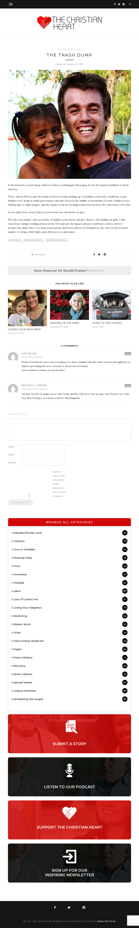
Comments (38, 254)
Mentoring (69, 616)
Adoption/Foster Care (69, 532)
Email (11, 454)
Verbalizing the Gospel (69, 699)
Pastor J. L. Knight (34, 385)
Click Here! (96, 270)
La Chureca (15, 240)
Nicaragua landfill (57, 240)
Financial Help (69, 557)
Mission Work (69, 624)
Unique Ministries (69, 49)
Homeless (69, 574)
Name (11, 446)
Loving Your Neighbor (69, 607)
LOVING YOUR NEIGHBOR (24, 329)
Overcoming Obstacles (70, 640)
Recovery (69, 665)
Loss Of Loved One (69, 599)
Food (69, 566)
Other (69, 632)
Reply (127, 353)
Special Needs (69, 682)
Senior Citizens (69, 674)
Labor (70, 591)
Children (70, 541)
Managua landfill (33, 240)
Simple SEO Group (107, 921)
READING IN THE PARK (64, 323)
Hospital (69, 582)
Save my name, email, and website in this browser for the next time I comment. (59, 484)
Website (12, 462)
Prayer (69, 649)
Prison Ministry (69, 657)
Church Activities (69, 549)
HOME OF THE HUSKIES (107, 323)
